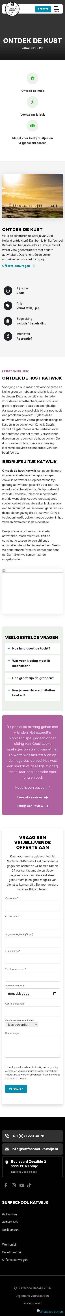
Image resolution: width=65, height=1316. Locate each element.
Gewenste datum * (15, 985)
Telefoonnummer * (15, 969)
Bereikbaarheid (12, 1252)
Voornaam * (11, 898)
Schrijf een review (30, 806)
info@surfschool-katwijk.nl (35, 1149)
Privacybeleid (32, 1303)
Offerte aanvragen (16, 266)
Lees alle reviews (30, 797)
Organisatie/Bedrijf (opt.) (19, 934)
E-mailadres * (12, 951)
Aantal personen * (15, 1003)
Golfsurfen (9, 1214)
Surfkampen (10, 1230)
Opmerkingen (12, 1033)
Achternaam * (12, 916)
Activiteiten (10, 1222)
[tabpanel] (32, 196)
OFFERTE (43, 9)
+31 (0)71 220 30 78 (28, 1136)
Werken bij (9, 1244)
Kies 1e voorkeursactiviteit (19, 1020)
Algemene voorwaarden (32, 1296)
